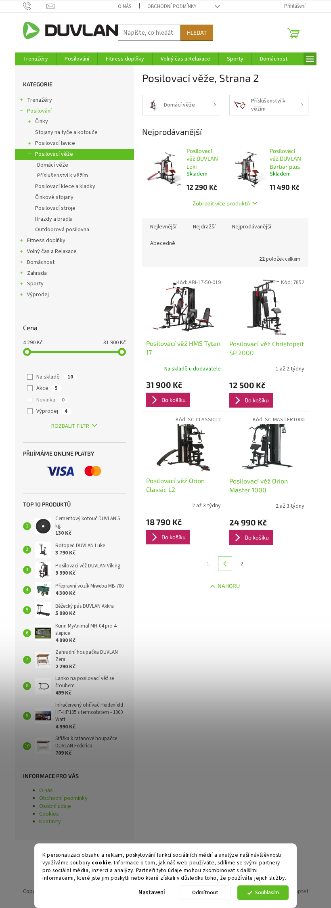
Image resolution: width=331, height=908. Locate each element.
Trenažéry (39, 100)
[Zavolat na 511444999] (35, 6)
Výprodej (38, 295)
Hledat (197, 32)
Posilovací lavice (55, 143)
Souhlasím (267, 892)
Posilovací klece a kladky (65, 186)
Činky (41, 121)
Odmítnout (205, 892)
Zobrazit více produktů (221, 203)
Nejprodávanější (251, 227)
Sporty (35, 284)
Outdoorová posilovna (62, 230)
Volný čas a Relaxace (52, 251)
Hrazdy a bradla (54, 219)
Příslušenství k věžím (62, 176)
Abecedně (162, 243)
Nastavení (151, 892)
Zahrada (37, 273)
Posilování (39, 111)
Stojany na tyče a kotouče (66, 132)
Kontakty (50, 822)
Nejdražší (204, 227)
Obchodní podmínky (172, 6)
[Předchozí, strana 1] (225, 564)
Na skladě (54, 377)
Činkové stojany (54, 197)
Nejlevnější (163, 227)
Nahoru (229, 585)
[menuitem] (35, 58)
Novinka (50, 400)
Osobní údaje (55, 806)
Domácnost (40, 262)
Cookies (49, 814)
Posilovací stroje (55, 208)
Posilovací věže (54, 154)
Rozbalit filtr (70, 426)
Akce (47, 388)
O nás (124, 6)
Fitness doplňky (46, 240)
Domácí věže (52, 165)
